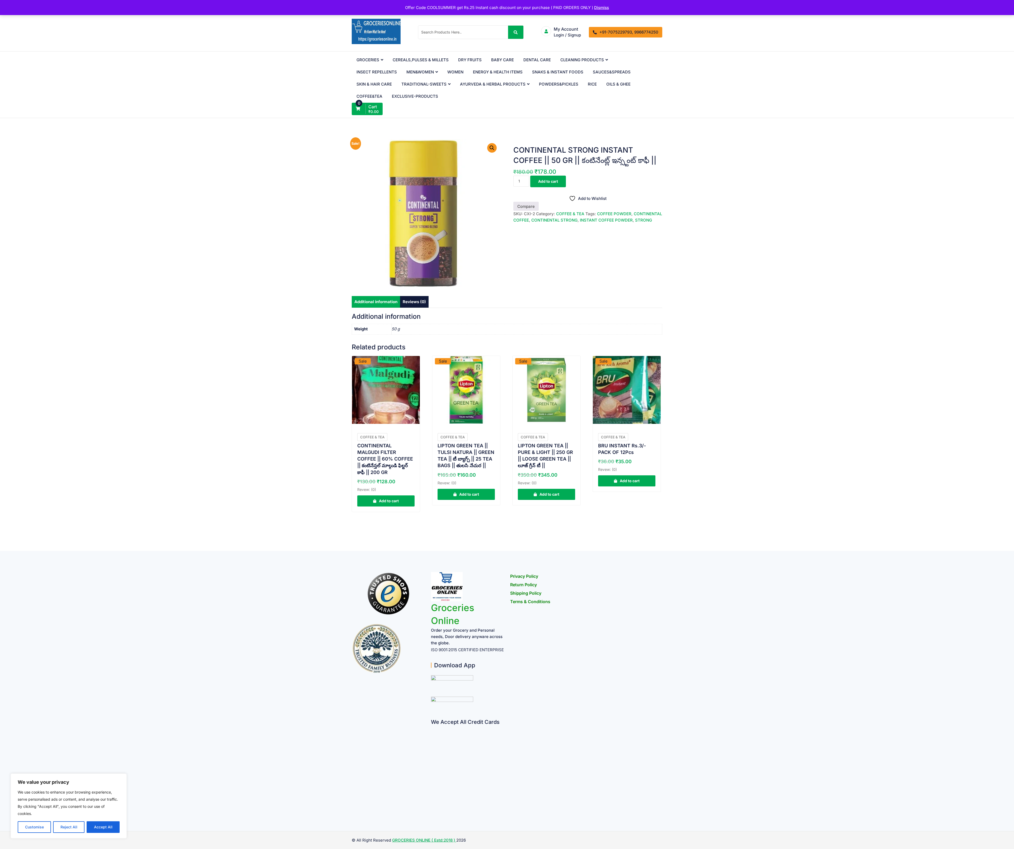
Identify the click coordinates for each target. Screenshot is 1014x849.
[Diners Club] (433, 769)
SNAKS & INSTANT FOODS (557, 71)
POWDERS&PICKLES (558, 84)
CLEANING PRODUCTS (582, 59)
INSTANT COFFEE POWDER (606, 220)
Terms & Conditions (530, 601)
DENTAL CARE (537, 59)
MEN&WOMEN (420, 71)
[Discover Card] (433, 780)
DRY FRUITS (470, 59)
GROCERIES (367, 59)
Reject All (68, 827)
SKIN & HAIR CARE (374, 84)
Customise (34, 827)
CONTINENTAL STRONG (554, 220)
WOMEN (455, 71)
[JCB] (433, 800)
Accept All (103, 827)
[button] (492, 148)
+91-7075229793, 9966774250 (628, 32)
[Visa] (433, 749)
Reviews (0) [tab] (414, 301)
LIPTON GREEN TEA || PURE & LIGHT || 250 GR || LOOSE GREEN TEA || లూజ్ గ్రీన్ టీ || (545, 455)
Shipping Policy (525, 593)
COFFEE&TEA (369, 96)
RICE (592, 84)
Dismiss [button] (601, 7)
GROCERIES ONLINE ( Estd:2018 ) (424, 840)
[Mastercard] (433, 739)
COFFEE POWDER (614, 213)
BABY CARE (502, 59)
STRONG (643, 220)
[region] (69, 805)
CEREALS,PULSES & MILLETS (421, 59)
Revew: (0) (366, 489)
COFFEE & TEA (570, 213)
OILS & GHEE (618, 84)
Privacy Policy (524, 576)
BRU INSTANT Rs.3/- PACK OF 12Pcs (622, 449)
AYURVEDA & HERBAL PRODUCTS (492, 84)
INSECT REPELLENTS (376, 71)
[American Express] (433, 728)
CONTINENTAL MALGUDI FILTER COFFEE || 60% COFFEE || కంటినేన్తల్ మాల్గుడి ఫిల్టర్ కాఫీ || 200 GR (385, 459)
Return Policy (523, 584)
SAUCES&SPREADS (612, 71)
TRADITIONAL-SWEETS (424, 84)
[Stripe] (433, 790)
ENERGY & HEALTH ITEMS (498, 71)
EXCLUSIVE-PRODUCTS (415, 96)
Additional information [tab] (375, 301)
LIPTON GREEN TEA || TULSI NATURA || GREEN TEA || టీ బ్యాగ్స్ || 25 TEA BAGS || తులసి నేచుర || (466, 455)
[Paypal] (433, 759)
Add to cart (548, 181)
